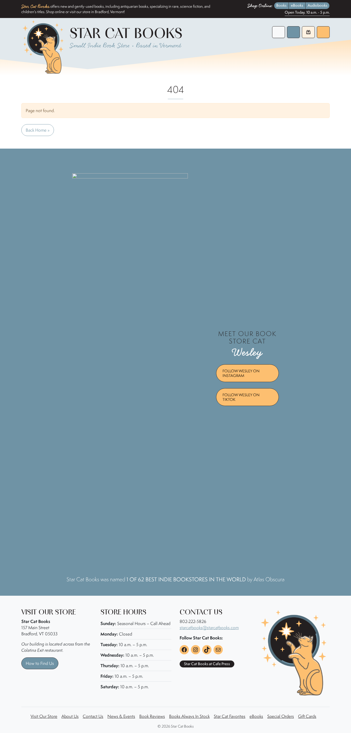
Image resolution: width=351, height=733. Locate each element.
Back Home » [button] (38, 130)
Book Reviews (152, 716)
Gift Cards (307, 716)
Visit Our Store (44, 716)
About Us (70, 716)
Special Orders (280, 716)
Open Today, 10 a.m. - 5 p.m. (307, 12)
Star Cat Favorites (229, 716)
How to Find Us (40, 663)
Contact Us (93, 716)
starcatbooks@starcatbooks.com (209, 627)
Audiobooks (317, 5)
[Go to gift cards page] (308, 32)
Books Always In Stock (189, 716)
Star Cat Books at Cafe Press (207, 663)
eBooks (297, 5)
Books (281, 5)
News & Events (121, 716)
